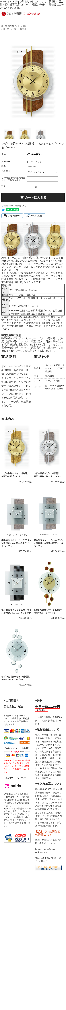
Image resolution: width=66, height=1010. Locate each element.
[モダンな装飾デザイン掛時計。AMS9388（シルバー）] (16, 650)
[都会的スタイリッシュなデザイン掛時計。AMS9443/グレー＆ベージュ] (49, 514)
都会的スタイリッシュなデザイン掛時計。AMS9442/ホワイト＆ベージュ (16, 543)
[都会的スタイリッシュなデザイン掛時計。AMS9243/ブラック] (16, 583)
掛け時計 (6, 29)
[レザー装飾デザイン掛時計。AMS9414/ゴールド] (16, 447)
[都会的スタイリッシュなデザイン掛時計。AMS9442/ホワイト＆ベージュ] (16, 514)
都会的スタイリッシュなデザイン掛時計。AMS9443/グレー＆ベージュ (49, 543)
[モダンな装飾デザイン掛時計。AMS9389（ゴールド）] (49, 583)
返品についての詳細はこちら (15, 206)
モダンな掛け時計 (19, 29)
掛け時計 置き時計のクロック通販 (13, 26)
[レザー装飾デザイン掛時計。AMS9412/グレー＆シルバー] (49, 447)
